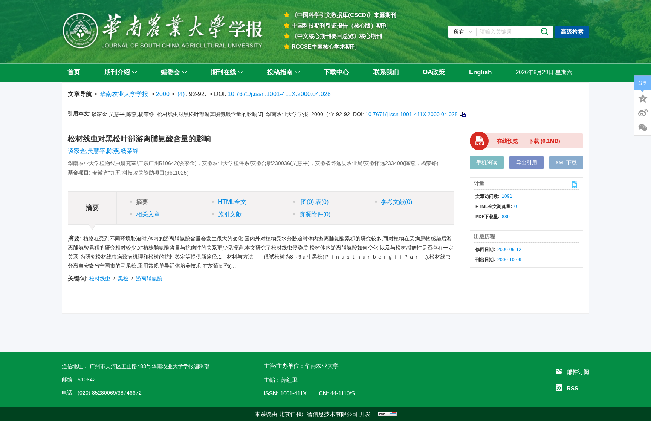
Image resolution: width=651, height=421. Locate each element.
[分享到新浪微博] (642, 113)
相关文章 (148, 214)
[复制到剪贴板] (462, 114)
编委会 (170, 72)
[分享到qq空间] (642, 97)
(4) (181, 94)
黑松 (124, 279)
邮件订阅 (578, 372)
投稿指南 (280, 72)
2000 (163, 94)
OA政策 (434, 72)
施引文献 (230, 214)
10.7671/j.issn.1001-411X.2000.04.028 (279, 94)
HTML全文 (232, 202)
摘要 (142, 202)
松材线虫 (100, 279)
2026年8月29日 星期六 (544, 72)
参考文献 (396, 202)
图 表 (314, 202)
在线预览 (507, 141)
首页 (73, 72)
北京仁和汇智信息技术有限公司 (318, 414)
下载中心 (336, 72)
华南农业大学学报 (124, 94)
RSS (572, 388)
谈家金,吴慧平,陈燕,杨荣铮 (103, 151)
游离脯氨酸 (150, 279)
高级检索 (572, 31)
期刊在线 (223, 72)
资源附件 (314, 214)
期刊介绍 (117, 72)
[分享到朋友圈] (642, 128)
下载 (544, 141)
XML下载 (566, 162)
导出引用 (526, 162)
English (480, 72)
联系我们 (386, 72)
